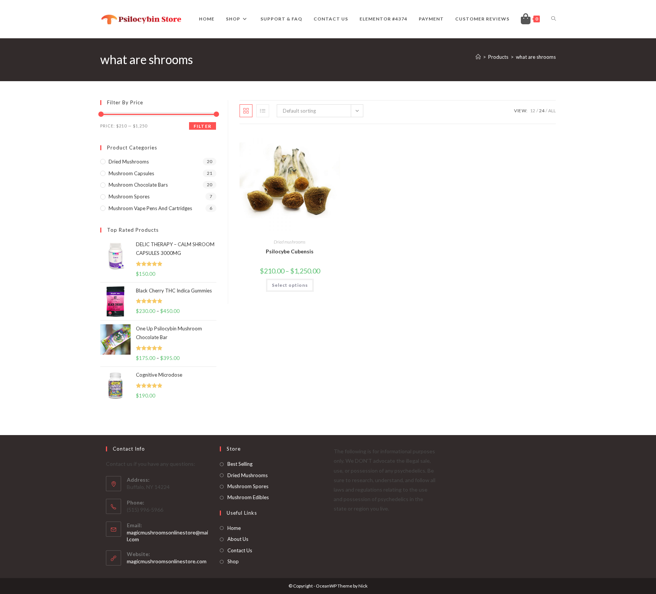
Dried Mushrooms (247, 475)
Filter (202, 126)
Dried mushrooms (290, 242)
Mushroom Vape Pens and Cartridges (150, 208)
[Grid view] (246, 110)
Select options (290, 285)
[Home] (478, 57)
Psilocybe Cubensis (290, 251)
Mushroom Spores (129, 196)
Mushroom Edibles (248, 497)
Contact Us (239, 550)
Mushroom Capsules (131, 173)
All (552, 110)
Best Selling (239, 464)
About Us (237, 539)
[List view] (262, 110)
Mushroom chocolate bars (138, 185)
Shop (233, 561)
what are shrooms (536, 57)
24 (541, 110)
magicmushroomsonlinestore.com (167, 561)
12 (532, 110)
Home (234, 528)
